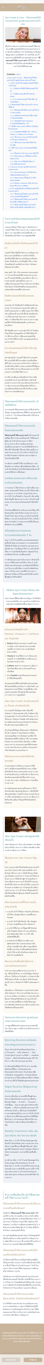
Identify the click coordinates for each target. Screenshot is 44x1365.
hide (18, 74)
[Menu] (3, 7)
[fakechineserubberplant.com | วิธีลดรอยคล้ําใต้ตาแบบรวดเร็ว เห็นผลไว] (22, 7)
